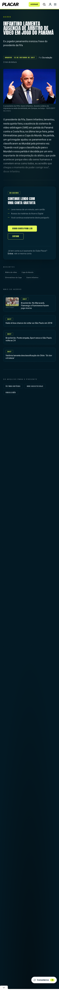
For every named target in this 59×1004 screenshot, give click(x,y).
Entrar (15, 236)
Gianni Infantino (32, 278)
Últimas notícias (13, 386)
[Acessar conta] (50, 4)
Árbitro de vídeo (11, 272)
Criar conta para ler (22, 228)
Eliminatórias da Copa (13, 278)
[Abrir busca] (44, 4)
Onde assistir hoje (35, 386)
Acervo (7, 17)
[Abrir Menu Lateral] (55, 4)
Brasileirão (11, 392)
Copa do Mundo (27, 272)
